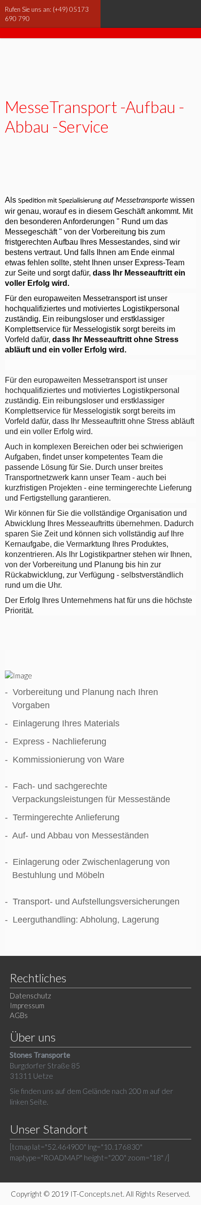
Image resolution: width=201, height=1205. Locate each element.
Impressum (27, 1005)
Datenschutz (30, 995)
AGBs (19, 1015)
